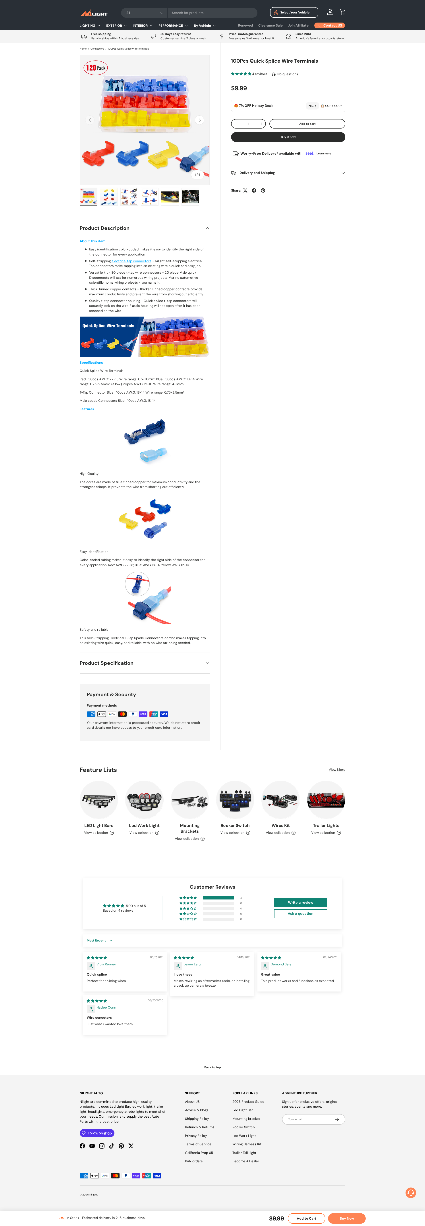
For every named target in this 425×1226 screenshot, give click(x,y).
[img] (97, 958)
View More (337, 769)
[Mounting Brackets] (190, 800)
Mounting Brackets (190, 828)
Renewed (245, 25)
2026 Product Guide (248, 1101)
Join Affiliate (298, 25)
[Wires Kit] (280, 800)
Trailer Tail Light (244, 1153)
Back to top (212, 1067)
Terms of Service (198, 1144)
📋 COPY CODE (331, 106)
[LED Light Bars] (99, 800)
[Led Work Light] (144, 800)
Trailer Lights (326, 825)
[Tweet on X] (245, 190)
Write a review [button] (300, 902)
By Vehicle (202, 25)
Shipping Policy (197, 1118)
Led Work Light (144, 825)
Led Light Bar (242, 1110)
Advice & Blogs (196, 1110)
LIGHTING (87, 25)
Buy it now (288, 137)
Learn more (324, 153)
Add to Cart (306, 1218)
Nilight (93, 1194)
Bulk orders (194, 1161)
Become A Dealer (245, 1161)
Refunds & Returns (199, 1127)
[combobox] (189, 13)
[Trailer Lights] (326, 800)
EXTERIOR (114, 25)
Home (83, 49)
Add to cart (307, 124)
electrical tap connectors (131, 261)
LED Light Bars (98, 825)
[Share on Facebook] (254, 190)
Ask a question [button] (300, 913)
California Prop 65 (199, 1153)
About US (192, 1101)
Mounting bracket (246, 1118)
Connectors (97, 49)
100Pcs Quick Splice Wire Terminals (128, 49)
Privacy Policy (196, 1136)
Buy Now (347, 1218)
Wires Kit (281, 825)
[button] (343, 12)
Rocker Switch (235, 825)
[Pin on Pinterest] (263, 190)
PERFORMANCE (170, 25)
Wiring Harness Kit (246, 1144)
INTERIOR (140, 25)
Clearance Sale (270, 25)
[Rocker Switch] (235, 800)
